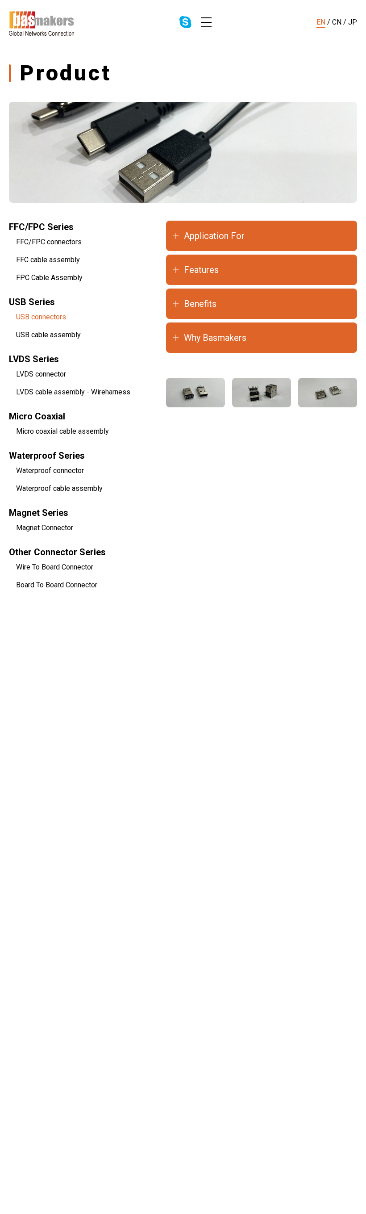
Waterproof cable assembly (59, 488)
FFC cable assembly (48, 259)
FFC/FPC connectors (49, 242)
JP (352, 22)
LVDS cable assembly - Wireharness (73, 392)
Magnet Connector (44, 527)
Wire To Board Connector (54, 567)
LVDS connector (41, 374)
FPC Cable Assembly (49, 277)
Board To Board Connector (56, 585)
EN (320, 22)
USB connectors (41, 317)
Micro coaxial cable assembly (62, 431)
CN (336, 22)
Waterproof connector (50, 470)
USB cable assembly (48, 335)
